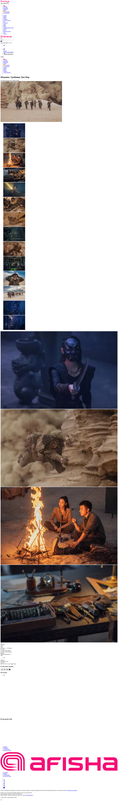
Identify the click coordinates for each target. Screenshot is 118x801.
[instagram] (4, 784)
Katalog (5, 29)
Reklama (5, 746)
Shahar (4, 18)
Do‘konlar (5, 22)
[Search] (8, 3)
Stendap (5, 15)
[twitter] (4, 786)
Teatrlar (5, 10)
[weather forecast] (60, 46)
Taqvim (5, 33)
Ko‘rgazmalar (6, 13)
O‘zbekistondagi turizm (8, 27)
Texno (4, 24)
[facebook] (4, 782)
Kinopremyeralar (7, 31)
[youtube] (4, 788)
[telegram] (4, 780)
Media (4, 26)
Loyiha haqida (6, 749)
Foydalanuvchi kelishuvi (71, 790)
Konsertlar (5, 7)
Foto (4, 21)
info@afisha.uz (29, 795)
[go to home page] (5, 1)
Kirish (5, 3)
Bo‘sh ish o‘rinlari (7, 750)
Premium (5, 19)
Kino (6, 6)
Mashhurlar (5, 8)
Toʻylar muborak (7, 20)
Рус (2, 3)
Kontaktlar (5, 748)
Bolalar (4, 16)
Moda (4, 25)
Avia (4, 32)
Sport (4, 30)
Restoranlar (7, 11)
